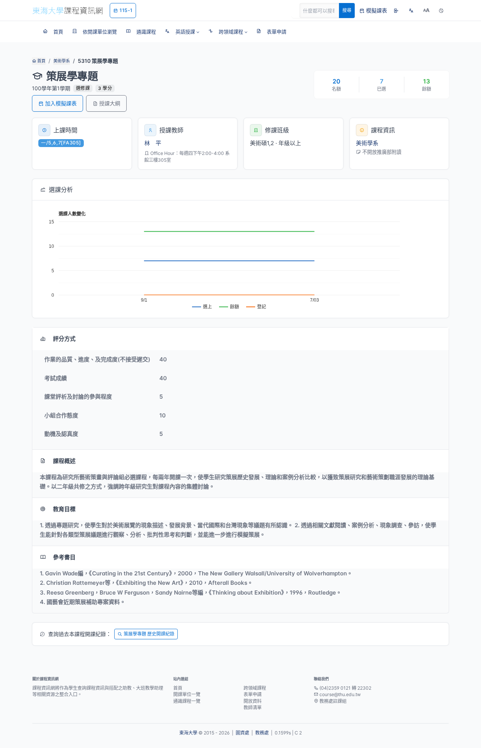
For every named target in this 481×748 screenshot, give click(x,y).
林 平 (152, 143)
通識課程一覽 (186, 701)
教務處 (262, 733)
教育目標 (64, 509)
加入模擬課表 (61, 103)
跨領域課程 (255, 688)
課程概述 (64, 460)
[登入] (396, 10)
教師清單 (253, 707)
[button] (182, 31)
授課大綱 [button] (109, 103)
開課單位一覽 (186, 694)
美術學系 (61, 61)
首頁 (40, 61)
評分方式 (64, 338)
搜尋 (346, 10)
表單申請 (253, 694)
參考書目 (64, 557)
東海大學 (188, 733)
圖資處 (242, 733)
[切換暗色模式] (441, 10)
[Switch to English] (411, 10)
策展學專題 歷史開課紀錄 (149, 634)
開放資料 (253, 701)
